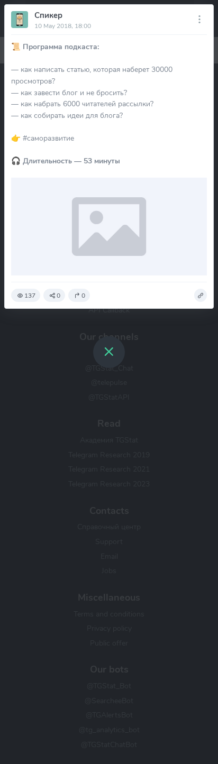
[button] (200, 295)
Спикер (48, 15)
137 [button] (29, 295)
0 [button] (58, 295)
